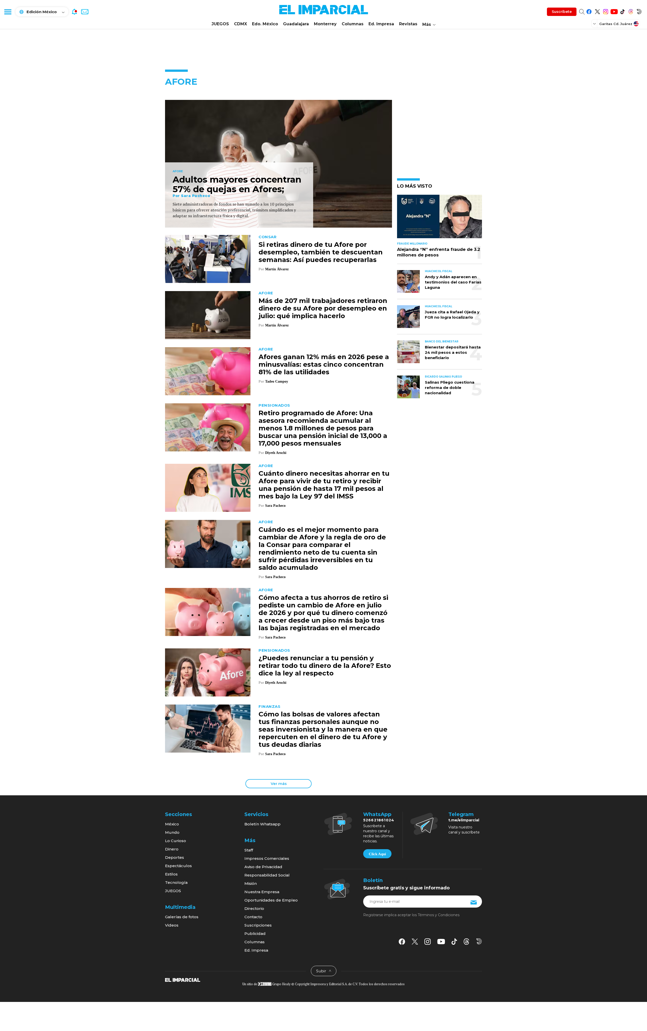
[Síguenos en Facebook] (589, 10)
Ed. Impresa (381, 23)
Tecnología (176, 882)
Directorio (254, 908)
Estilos (171, 874)
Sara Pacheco (195, 195)
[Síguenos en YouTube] (614, 10)
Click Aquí (377, 854)
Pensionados (274, 405)
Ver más (279, 783)
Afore (178, 171)
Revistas (408, 23)
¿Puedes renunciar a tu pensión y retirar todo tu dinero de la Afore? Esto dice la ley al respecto (325, 665)
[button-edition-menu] (595, 23)
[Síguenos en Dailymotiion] (479, 941)
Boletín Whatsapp (262, 824)
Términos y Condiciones (438, 915)
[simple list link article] (439, 219)
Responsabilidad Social (267, 875)
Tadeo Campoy (276, 381)
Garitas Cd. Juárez (615, 24)
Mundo (172, 832)
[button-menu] (7, 11)
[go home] (182, 980)
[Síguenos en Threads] (631, 10)
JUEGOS (220, 23)
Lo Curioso (175, 840)
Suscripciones (258, 925)
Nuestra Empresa (261, 891)
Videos (171, 925)
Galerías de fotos (181, 916)
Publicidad (255, 933)
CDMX (240, 23)
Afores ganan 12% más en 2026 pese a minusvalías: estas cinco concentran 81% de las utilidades (324, 364)
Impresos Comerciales (266, 858)
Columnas (352, 23)
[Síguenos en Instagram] (606, 10)
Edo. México (265, 23)
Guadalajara (296, 23)
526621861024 (378, 820)
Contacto (253, 916)
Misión (250, 883)
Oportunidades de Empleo (271, 900)
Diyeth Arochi (275, 453)
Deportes (174, 857)
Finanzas (269, 706)
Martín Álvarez (277, 269)
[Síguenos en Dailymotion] (639, 10)
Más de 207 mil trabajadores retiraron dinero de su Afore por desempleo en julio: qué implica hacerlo (323, 308)
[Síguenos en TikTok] (622, 10)
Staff (248, 850)
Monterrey (325, 23)
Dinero (171, 849)
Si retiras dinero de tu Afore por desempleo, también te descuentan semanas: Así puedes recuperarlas (321, 252)
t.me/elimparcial (463, 820)
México (172, 824)
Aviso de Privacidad (263, 866)
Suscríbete (562, 11)
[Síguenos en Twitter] (597, 10)
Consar (267, 237)
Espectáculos (178, 865)
